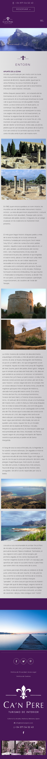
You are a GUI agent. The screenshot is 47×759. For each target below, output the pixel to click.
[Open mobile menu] (42, 20)
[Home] (8, 24)
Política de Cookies (24, 676)
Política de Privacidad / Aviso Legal (23, 672)
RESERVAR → (23, 9)
